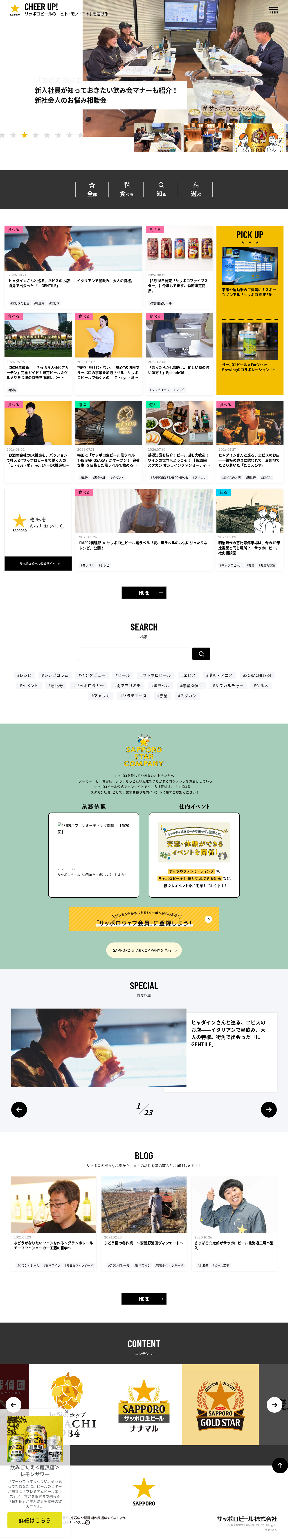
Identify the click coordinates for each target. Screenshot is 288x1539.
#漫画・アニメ (219, 675)
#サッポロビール (155, 675)
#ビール (123, 675)
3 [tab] (24, 135)
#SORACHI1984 (257, 675)
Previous (19, 1110)
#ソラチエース (133, 696)
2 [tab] (13, 135)
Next (269, 1110)
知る (161, 193)
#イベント (29, 685)
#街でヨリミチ (127, 685)
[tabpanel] (159, 137)
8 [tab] (80, 135)
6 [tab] (58, 135)
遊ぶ (196, 193)
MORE (144, 592)
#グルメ (261, 685)
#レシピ (24, 675)
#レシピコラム (55, 675)
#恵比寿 (56, 685)
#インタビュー (92, 675)
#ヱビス (188, 675)
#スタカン (187, 696)
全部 (92, 193)
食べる (127, 193)
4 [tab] (35, 135)
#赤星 (162, 696)
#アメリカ (101, 696)
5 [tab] (47, 135)
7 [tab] (69, 135)
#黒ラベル (160, 685)
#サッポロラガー (88, 685)
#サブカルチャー (228, 685)
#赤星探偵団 (191, 685)
